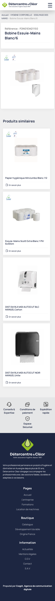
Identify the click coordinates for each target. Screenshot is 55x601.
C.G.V (27, 558)
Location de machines (27, 509)
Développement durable (27, 529)
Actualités (27, 549)
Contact (27, 563)
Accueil (5, 14)
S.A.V (27, 568)
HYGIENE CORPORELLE (21, 14)
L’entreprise (28, 499)
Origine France (27, 534)
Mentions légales (27, 554)
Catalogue (27, 524)
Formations (27, 504)
